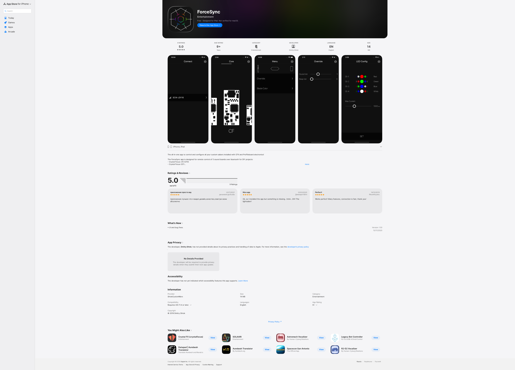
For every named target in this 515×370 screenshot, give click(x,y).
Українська (368, 361)
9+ (313, 305)
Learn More (243, 281)
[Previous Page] (165, 99)
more (307, 164)
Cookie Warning (208, 364)
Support (219, 364)
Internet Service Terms (175, 364)
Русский (378, 361)
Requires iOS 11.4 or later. (178, 305)
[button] (17, 18)
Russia (359, 361)
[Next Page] (385, 99)
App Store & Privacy (193, 364)
